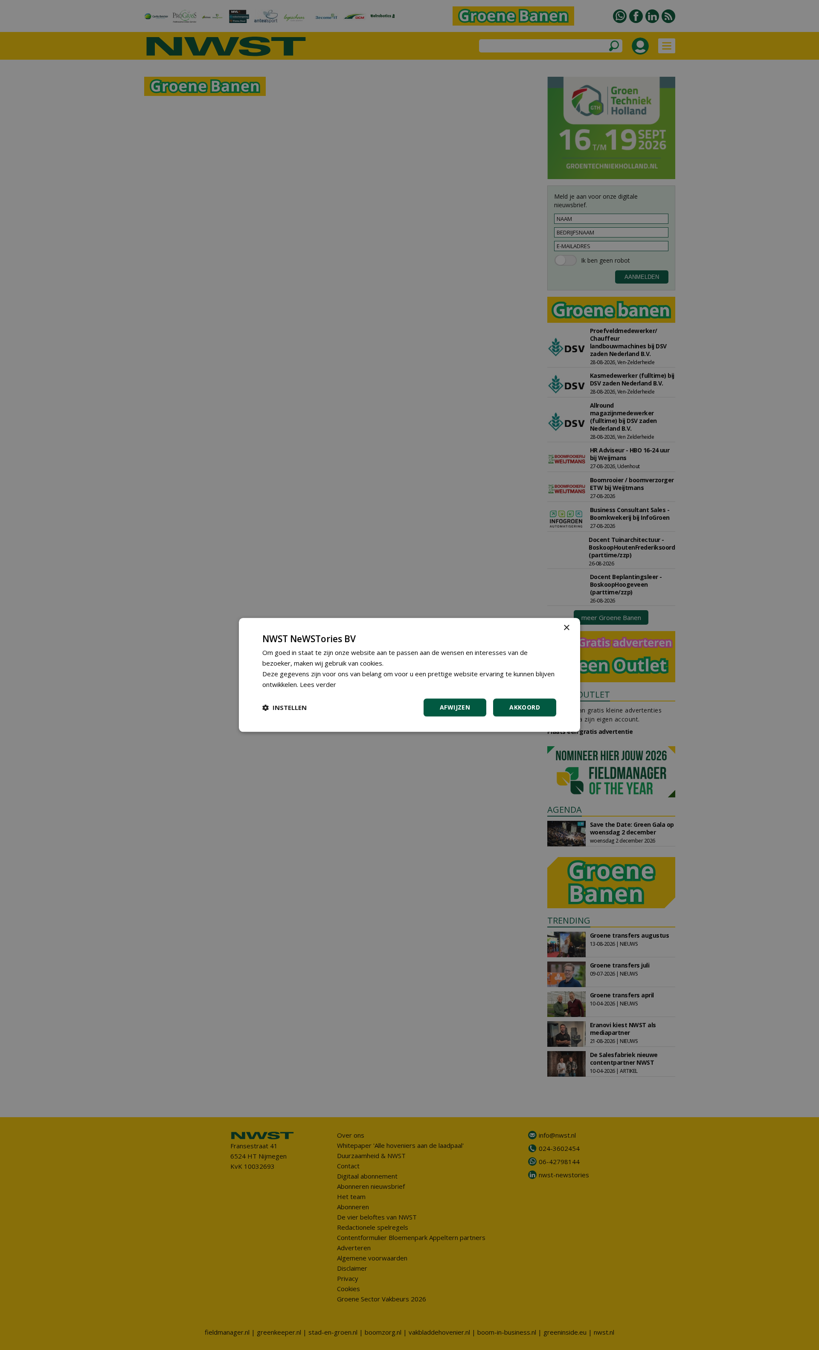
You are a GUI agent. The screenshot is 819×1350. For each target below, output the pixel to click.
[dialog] (409, 675)
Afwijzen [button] (455, 708)
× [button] (566, 628)
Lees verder (318, 684)
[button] (284, 708)
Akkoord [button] (524, 708)
